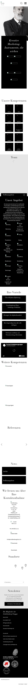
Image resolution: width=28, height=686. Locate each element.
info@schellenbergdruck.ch (14, 539)
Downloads (14, 550)
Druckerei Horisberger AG (8, 628)
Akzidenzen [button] (8, 261)
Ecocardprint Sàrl (7, 620)
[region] (14, 570)
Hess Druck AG (6, 625)
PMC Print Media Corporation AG (10, 636)
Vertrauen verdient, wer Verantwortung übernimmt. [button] (14, 334)
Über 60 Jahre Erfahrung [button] (12, 297)
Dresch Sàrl (5, 617)
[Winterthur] (25, 566)
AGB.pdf (25, 684)
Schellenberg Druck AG (8, 641)
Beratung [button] (8, 229)
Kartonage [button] (8, 270)
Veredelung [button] (20, 261)
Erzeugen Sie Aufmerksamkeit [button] (13, 315)
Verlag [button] (20, 240)
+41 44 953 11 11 (14, 528)
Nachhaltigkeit (21, 684)
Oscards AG (5, 633)
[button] (8, 225)
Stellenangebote (8, 195)
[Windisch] (15, 567)
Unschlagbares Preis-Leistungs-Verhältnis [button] (13, 306)
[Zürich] (22, 569)
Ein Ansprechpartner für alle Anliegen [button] (12, 324)
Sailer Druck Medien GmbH (8, 639)
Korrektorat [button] (20, 249)
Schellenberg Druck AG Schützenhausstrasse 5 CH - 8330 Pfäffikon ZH (14, 516)
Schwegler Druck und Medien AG (10, 644)
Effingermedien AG (7, 622)
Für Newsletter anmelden (14, 604)
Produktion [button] (8, 240)
